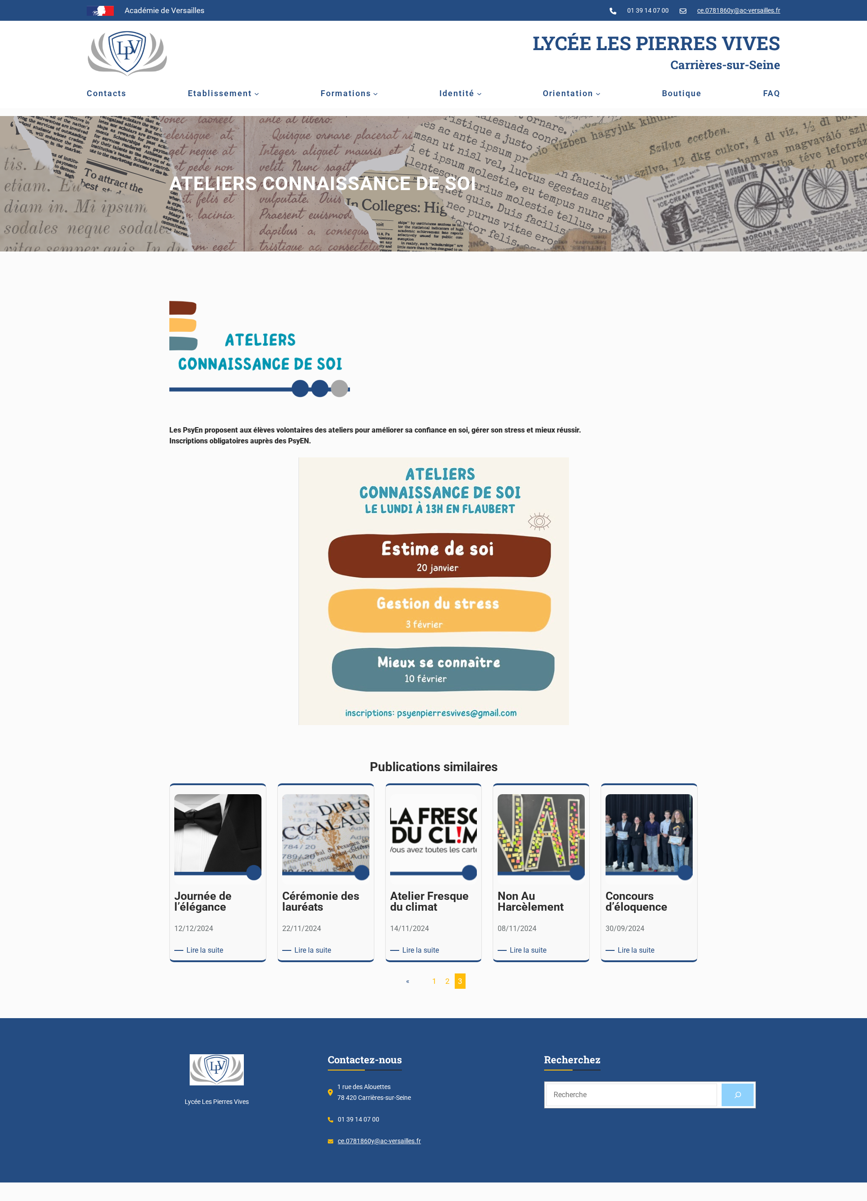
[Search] (738, 1095)
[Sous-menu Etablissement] (256, 93)
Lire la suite (206, 950)
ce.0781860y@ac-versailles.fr (738, 10)
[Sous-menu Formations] (375, 93)
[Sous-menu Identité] (479, 93)
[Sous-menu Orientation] (598, 93)
